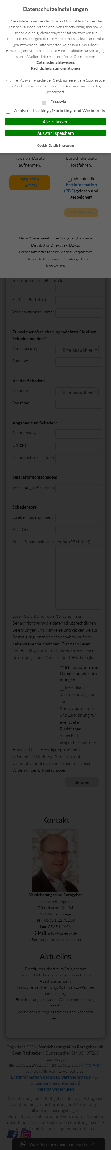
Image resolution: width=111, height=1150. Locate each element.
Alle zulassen (55, 122)
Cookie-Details (47, 145)
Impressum (66, 145)
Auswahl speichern (55, 133)
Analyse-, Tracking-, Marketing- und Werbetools (59, 110)
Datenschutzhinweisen (55, 62)
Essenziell (59, 101)
